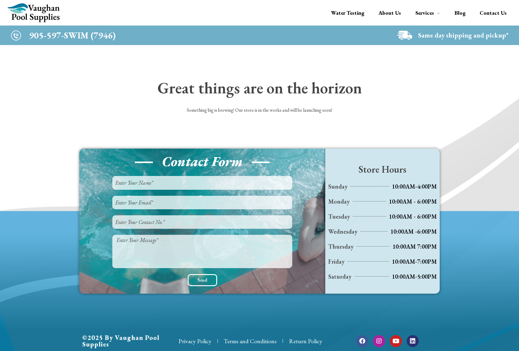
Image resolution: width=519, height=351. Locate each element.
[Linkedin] (413, 341)
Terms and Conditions (250, 341)
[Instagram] (379, 341)
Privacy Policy (194, 341)
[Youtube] (396, 341)
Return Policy (305, 341)
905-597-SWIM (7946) (72, 35)
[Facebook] (362, 341)
